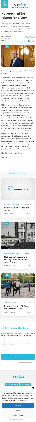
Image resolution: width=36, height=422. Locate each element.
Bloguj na (25, 384)
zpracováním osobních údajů (25, 362)
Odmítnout (18, 410)
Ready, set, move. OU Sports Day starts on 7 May (17, 307)
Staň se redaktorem (12, 384)
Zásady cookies (13, 419)
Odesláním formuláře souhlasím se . (16, 362)
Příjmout (18, 405)
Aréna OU (3, 40)
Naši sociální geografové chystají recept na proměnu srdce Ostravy (16, 259)
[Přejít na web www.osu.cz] (4, 4)
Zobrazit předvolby (18, 415)
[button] (33, 388)
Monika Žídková (6, 36)
